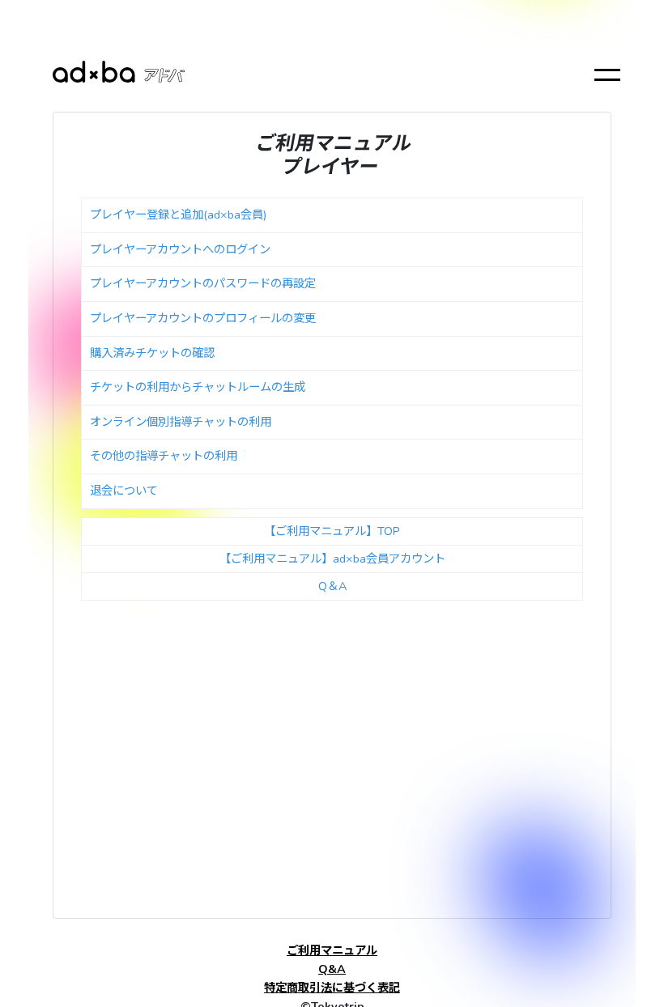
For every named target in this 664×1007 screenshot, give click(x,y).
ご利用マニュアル (332, 950)
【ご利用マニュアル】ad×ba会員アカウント (332, 558)
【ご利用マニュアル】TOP (332, 531)
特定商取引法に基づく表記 (332, 987)
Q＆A (332, 586)
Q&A (332, 969)
